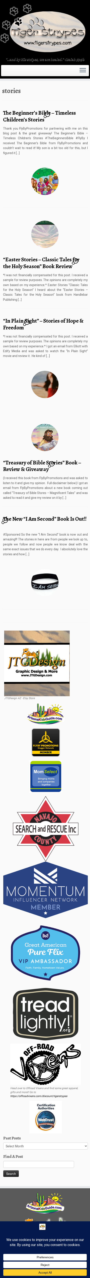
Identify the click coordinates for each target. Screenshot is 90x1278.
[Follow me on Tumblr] (10, 72)
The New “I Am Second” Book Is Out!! (45, 519)
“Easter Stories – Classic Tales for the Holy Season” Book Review (41, 263)
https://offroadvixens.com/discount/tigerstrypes (38, 1096)
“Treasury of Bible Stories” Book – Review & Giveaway (42, 466)
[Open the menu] (83, 70)
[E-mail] (4, 72)
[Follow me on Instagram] (8, 72)
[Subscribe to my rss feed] (3, 72)
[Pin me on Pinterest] (12, 72)
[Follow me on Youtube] (11, 72)
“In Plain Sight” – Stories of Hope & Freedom (43, 324)
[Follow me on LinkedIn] (14, 72)
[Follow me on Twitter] (6, 72)
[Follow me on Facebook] (7, 72)
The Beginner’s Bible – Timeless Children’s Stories (39, 116)
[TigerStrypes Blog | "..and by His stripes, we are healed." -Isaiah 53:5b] (45, 29)
